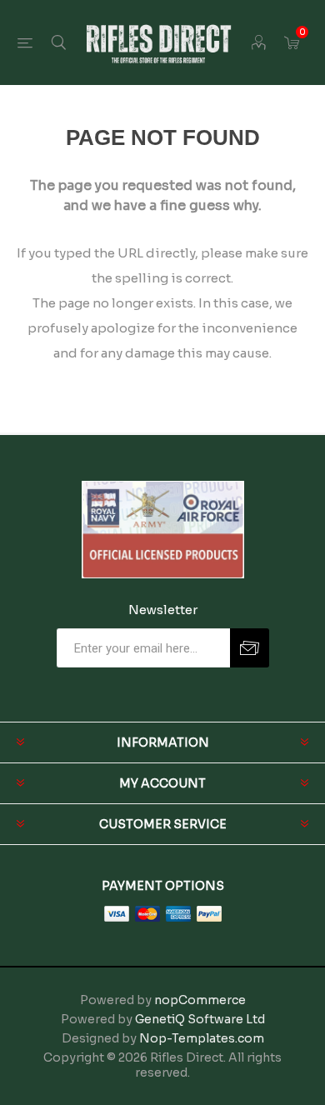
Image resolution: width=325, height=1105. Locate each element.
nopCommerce (200, 1000)
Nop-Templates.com (201, 1038)
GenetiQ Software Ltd (200, 1019)
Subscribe (249, 648)
